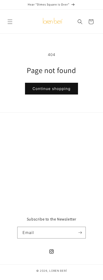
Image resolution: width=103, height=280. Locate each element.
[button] (10, 21)
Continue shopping (51, 88)
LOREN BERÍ (58, 270)
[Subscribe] (80, 232)
